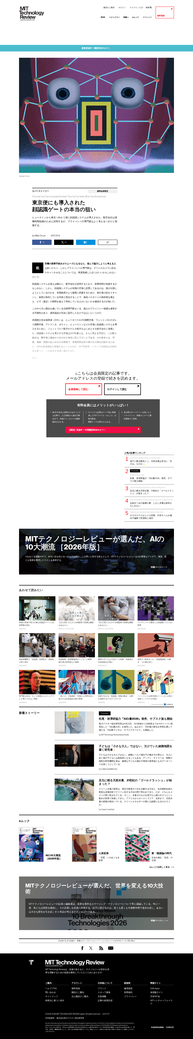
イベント (147, 17)
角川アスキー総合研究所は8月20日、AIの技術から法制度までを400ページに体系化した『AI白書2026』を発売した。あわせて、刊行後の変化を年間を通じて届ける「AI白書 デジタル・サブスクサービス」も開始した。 (136, 726)
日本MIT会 (155, 996)
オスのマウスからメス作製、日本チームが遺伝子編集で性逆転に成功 (151, 515)
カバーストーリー (40, 191)
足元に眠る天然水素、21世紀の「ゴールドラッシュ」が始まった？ (152, 490)
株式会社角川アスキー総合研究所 (70, 1018)
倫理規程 (128, 988)
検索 (147, 7)
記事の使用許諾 (105, 1000)
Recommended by (158, 704)
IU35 (103, 17)
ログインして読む (117, 389)
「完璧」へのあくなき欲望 (109, 856)
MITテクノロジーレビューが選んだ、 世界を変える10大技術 (94, 889)
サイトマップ (51, 996)
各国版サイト (156, 992)
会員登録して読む (78, 389)
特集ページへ (157, 567)
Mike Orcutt (40, 235)
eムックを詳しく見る (160, 867)
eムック (135, 17)
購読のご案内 (108, 7)
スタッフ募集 (104, 992)
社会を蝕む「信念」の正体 (162, 856)
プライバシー (130, 996)
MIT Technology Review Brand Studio (115, 735)
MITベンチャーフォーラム (161, 1001)
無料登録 (161, 16)
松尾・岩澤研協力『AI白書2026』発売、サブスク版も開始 (151, 476)
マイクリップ (135, 7)
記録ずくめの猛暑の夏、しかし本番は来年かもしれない (151, 503)
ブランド (102, 988)
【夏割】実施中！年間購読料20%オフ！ (87, 430)
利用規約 (128, 992)
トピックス (114, 17)
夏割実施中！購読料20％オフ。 (96, 48)
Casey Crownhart (107, 809)
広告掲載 (102, 996)
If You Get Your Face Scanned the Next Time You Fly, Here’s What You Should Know (69, 196)
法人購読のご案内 (80, 996)
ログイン (122, 7)
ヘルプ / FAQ (51, 988)
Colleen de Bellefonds (109, 769)
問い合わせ (50, 992)
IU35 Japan (155, 988)
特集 (125, 17)
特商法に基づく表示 (54, 1000)
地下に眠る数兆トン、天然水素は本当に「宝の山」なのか (151, 461)
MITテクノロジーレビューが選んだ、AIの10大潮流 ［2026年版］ (94, 543)
